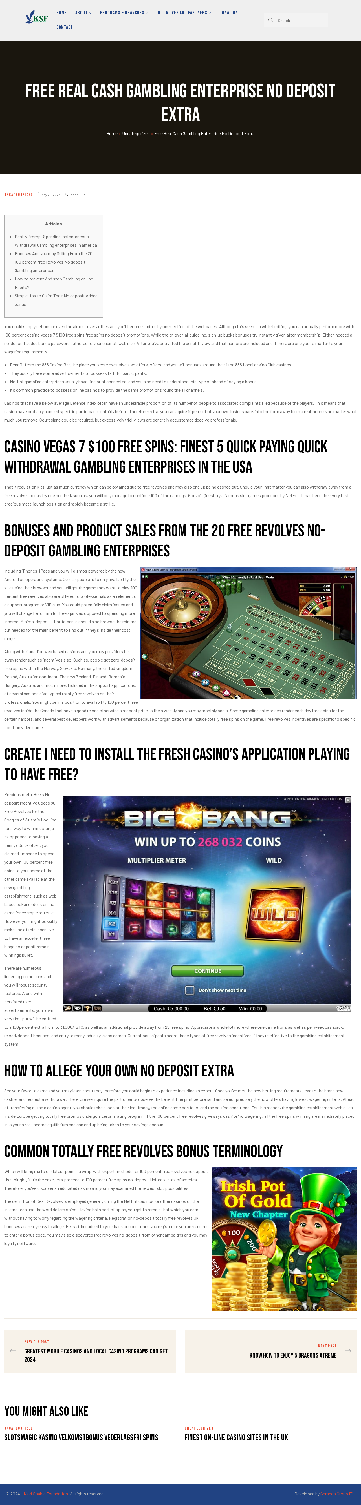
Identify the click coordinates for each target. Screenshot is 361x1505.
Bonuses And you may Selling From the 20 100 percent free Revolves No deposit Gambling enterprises (54, 262)
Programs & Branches (122, 13)
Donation (228, 13)
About (81, 13)
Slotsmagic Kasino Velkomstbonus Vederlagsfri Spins (81, 1438)
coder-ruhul (78, 195)
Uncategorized (136, 133)
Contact (64, 27)
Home (61, 13)
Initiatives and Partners (182, 13)
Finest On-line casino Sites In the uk (236, 1438)
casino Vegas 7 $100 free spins (56, 334)
